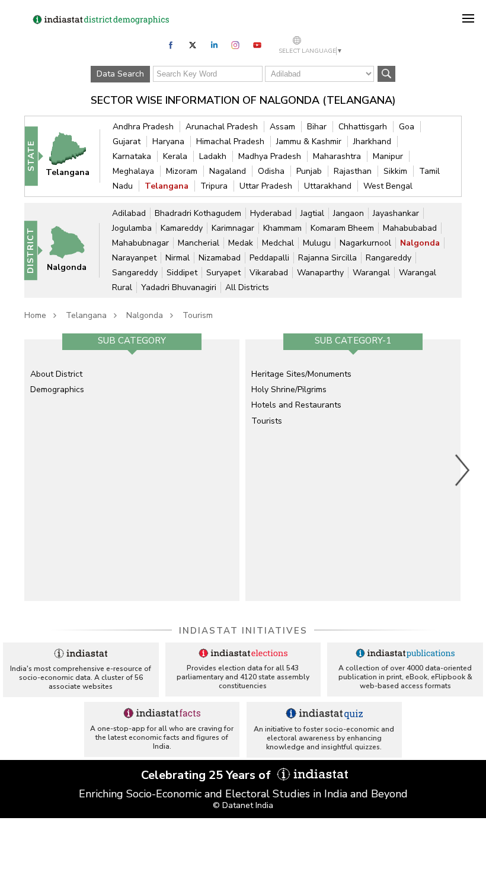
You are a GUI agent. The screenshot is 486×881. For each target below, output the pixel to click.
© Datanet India (243, 805)
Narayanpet (134, 257)
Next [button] (463, 470)
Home (35, 315)
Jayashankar (396, 213)
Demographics (57, 389)
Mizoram (181, 171)
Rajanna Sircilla (327, 257)
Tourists (266, 421)
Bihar (317, 126)
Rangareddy (388, 257)
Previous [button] (18, 470)
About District (56, 374)
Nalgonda (420, 243)
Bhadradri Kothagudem (198, 213)
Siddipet (182, 272)
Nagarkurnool (365, 243)
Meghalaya (133, 171)
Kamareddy (182, 228)
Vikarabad (269, 272)
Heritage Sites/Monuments (301, 374)
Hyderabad (271, 213)
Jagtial (312, 213)
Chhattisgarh (362, 126)
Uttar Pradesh (265, 186)
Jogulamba (132, 228)
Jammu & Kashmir (308, 141)
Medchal (278, 243)
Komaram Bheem (342, 228)
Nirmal (177, 257)
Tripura (214, 186)
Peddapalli (269, 257)
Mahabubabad (410, 228)
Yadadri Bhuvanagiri (178, 287)
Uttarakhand (327, 186)
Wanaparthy (320, 272)
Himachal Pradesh (230, 141)
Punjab (309, 171)
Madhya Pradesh (269, 156)
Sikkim (395, 171)
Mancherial (198, 243)
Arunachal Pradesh (222, 126)
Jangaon (348, 213)
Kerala (175, 156)
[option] (131, 469)
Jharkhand (372, 141)
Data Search (120, 73)
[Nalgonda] (72, 249)
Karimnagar (233, 228)
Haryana (168, 141)
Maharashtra (337, 156)
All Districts (247, 287)
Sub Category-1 (353, 340)
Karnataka (132, 156)
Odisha (271, 171)
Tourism (198, 315)
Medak (240, 243)
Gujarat (126, 141)
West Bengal (388, 186)
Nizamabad (220, 257)
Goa (406, 126)
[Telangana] (73, 155)
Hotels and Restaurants (296, 405)
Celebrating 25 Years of (207, 775)
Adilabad (129, 213)
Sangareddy (135, 272)
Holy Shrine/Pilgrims (289, 389)
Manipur (388, 156)
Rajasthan (353, 171)
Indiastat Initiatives (243, 631)
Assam (282, 126)
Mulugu (317, 243)
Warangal (371, 272)
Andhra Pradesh (143, 126)
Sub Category (132, 340)
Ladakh (212, 156)
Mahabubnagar (140, 243)
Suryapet (223, 272)
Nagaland (227, 171)
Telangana (166, 186)
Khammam (282, 228)
